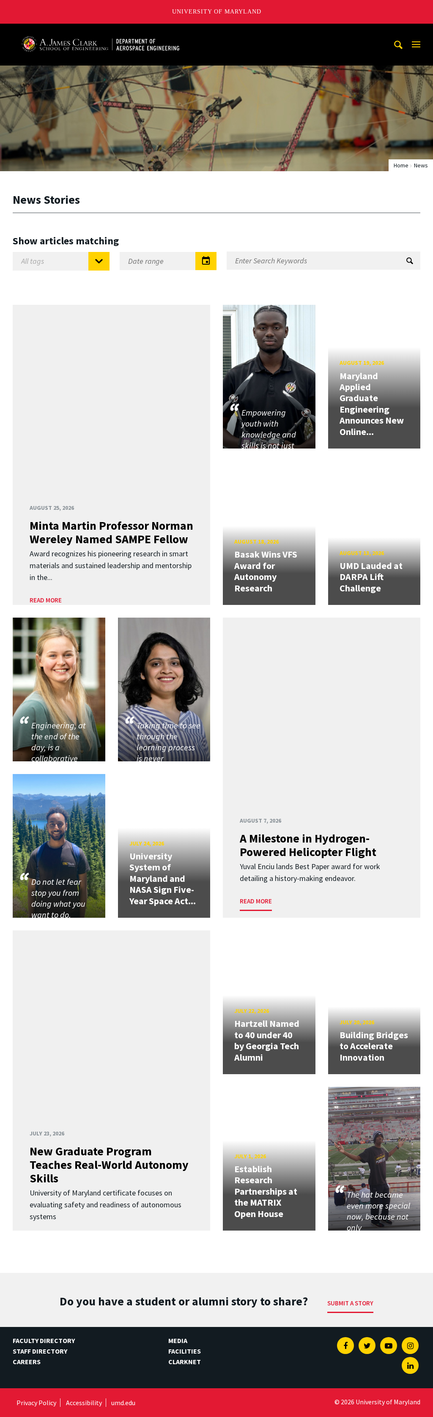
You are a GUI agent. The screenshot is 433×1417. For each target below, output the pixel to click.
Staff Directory (40, 1351)
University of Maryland (216, 11)
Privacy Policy (36, 1402)
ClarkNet (184, 1361)
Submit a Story (350, 1303)
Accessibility (84, 1402)
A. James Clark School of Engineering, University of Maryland (100, 31)
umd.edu (123, 1402)
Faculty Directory (44, 1340)
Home (401, 165)
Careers (27, 1361)
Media (177, 1340)
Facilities (184, 1351)
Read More (46, 600)
